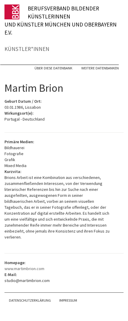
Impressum (68, 300)
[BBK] (16, 11)
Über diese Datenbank (53, 68)
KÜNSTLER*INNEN (26, 48)
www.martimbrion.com (24, 268)
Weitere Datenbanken (100, 68)
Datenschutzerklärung (30, 300)
